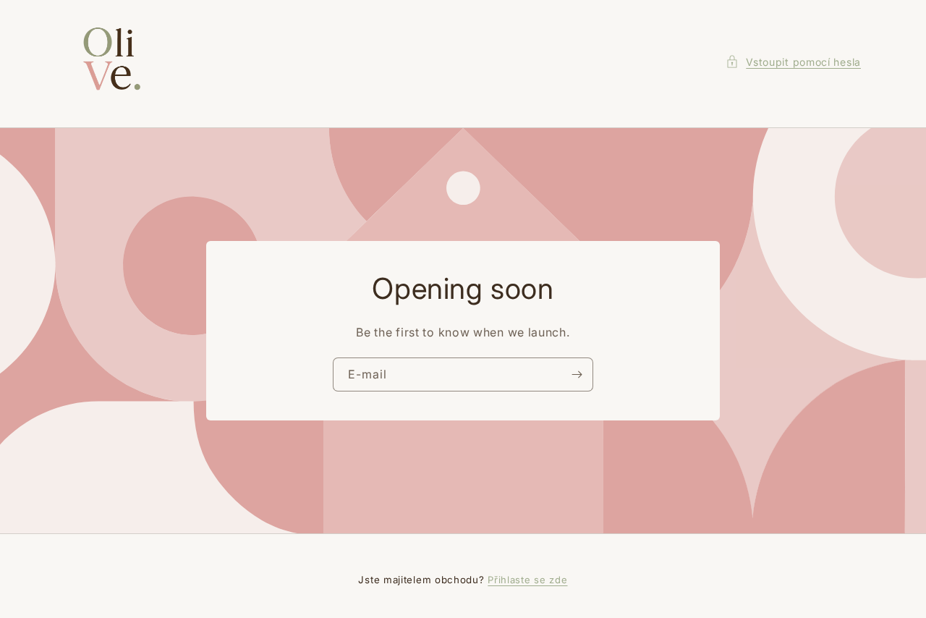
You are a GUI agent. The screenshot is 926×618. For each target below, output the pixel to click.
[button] (793, 62)
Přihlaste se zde (527, 579)
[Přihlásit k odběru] (576, 374)
